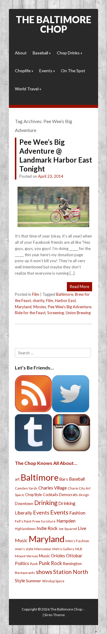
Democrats (68, 495)
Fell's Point (23, 521)
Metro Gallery (63, 549)
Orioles (58, 555)
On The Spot (73, 70)
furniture (48, 521)
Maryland (23, 306)
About (21, 52)
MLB (78, 549)
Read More (79, 286)
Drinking (45, 502)
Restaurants (25, 572)
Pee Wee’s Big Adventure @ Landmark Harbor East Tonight (55, 155)
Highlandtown (25, 529)
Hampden (65, 520)
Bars (63, 479)
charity (38, 300)
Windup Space (53, 581)
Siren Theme (54, 615)
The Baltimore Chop (53, 24)
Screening (55, 312)
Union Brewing (78, 312)
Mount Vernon (26, 556)
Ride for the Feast (30, 312)
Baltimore (64, 294)
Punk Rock (50, 563)
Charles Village (52, 487)
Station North (70, 571)
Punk (34, 564)
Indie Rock (47, 528)
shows (44, 571)
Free (36, 521)
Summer (33, 580)
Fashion (77, 512)
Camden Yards (26, 488)
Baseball (42, 52)
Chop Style (33, 495)
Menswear (42, 549)
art (17, 479)
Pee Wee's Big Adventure (69, 306)
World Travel (28, 88)
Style (20, 580)
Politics (22, 563)
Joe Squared (68, 529)
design (83, 495)
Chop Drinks (69, 52)
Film (35, 294)
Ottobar (74, 555)
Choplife (24, 70)
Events (47, 70)
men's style (24, 549)
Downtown (24, 503)
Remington (72, 563)
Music (44, 555)
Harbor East (65, 300)
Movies (39, 306)
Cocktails (50, 495)
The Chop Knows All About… (46, 463)
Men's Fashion (77, 541)
